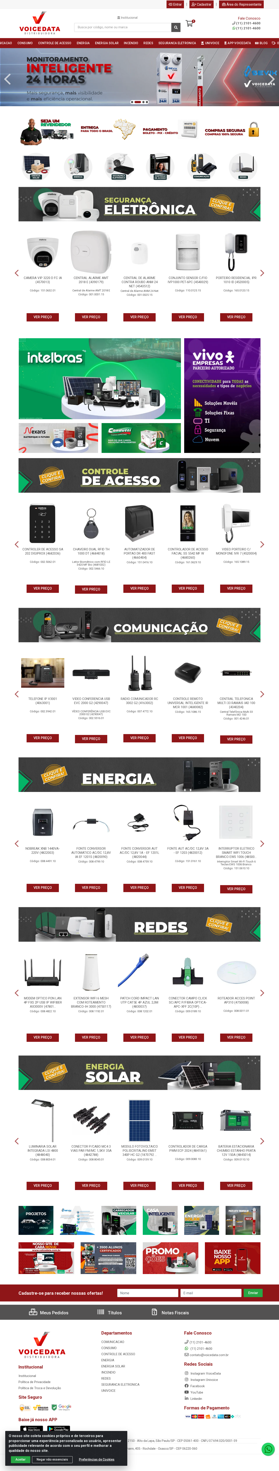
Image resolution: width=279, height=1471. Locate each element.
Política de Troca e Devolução (40, 1388)
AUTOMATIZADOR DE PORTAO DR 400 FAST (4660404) (139, 553)
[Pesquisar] (175, 27)
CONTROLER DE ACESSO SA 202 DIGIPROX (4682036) (42, 551)
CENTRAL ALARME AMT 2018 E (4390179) (91, 280)
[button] (132, 102)
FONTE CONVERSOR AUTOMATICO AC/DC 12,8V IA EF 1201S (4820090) (91, 853)
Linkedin (196, 1399)
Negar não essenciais (52, 1459)
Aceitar (20, 1459)
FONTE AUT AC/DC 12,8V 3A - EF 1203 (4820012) (188, 851)
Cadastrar (204, 4)
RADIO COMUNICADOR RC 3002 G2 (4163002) (139, 701)
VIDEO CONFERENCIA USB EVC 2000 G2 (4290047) (91, 701)
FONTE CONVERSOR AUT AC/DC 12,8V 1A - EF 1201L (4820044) (139, 853)
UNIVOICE (108, 1391)
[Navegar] (7, 79)
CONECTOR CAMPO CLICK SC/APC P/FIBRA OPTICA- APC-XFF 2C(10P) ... (188, 1002)
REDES (106, 1378)
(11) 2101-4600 (248, 28)
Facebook (197, 1386)
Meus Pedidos (53, 1312)
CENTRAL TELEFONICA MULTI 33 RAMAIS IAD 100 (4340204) (236, 703)
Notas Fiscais (175, 1312)
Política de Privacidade (35, 1382)
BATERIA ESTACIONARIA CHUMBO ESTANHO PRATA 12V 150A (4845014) (236, 1151)
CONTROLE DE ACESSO (118, 1354)
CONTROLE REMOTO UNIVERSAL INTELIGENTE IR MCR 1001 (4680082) (188, 703)
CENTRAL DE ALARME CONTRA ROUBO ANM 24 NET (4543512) (140, 282)
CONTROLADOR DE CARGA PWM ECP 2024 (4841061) (187, 1149)
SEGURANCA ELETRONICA (120, 1385)
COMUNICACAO (112, 1342)
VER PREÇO (43, 317)
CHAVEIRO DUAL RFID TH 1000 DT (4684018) (91, 551)
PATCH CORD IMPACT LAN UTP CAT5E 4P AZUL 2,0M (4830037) (139, 1002)
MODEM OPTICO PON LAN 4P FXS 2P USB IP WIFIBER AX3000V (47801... (43, 1002)
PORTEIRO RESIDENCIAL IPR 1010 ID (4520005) (236, 280)
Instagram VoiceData (205, 1373)
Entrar (177, 4)
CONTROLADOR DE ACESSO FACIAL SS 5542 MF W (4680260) (188, 553)
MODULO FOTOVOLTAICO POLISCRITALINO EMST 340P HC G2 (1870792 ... (139, 1151)
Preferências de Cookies (96, 1459)
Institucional (129, 17)
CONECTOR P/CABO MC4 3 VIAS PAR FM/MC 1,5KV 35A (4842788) (91, 1151)
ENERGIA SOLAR (113, 1366)
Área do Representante (244, 4)
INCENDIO (108, 1372)
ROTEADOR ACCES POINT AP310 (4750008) (236, 1000)
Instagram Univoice (204, 1380)
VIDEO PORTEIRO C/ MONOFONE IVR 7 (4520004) (236, 551)
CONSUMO (109, 1348)
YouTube (196, 1392)
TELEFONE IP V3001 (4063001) (42, 701)
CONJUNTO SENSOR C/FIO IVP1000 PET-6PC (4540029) (188, 280)
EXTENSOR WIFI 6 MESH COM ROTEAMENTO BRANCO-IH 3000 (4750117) (91, 1002)
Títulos (114, 1312)
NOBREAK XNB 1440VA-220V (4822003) (43, 851)
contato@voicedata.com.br (209, 1355)
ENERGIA (107, 1360)
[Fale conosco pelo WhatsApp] (268, 1449)
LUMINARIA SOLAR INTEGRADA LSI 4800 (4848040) (42, 1151)
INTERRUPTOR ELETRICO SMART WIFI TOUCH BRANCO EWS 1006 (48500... (236, 853)
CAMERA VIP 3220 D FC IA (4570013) (43, 280)
